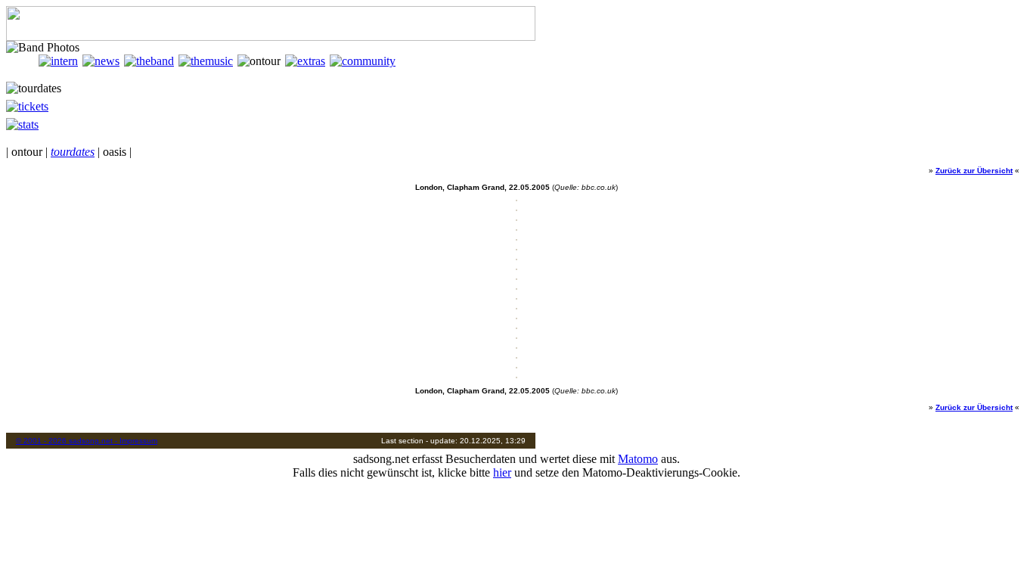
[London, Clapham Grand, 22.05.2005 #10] (516, 287)
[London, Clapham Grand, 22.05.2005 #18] (516, 366)
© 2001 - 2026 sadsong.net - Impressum (86, 441)
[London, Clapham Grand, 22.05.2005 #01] (516, 198)
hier (502, 472)
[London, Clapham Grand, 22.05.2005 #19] (516, 375)
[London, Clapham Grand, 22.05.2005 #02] (516, 208)
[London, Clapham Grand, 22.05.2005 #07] (516, 257)
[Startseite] (22, 60)
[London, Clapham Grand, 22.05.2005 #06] (516, 248)
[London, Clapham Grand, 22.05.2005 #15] (516, 336)
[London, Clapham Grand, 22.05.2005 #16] (516, 346)
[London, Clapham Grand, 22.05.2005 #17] (516, 356)
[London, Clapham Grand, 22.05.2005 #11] (516, 297)
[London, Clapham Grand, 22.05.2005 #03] (516, 218)
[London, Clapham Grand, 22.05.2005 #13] (516, 316)
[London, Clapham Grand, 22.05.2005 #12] (516, 307)
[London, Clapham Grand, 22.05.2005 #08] (516, 267)
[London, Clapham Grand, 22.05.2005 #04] (516, 228)
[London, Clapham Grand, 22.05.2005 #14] (516, 326)
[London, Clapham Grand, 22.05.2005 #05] (516, 238)
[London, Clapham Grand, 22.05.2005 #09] (516, 277)
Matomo (638, 458)
